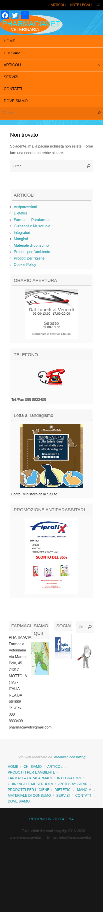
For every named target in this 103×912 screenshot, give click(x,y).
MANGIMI (84, 790)
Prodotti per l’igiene (29, 258)
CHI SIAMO (33, 767)
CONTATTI (83, 795)
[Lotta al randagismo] (51, 456)
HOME (13, 767)
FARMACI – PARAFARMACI (30, 778)
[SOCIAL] (63, 646)
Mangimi (21, 239)
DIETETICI (63, 790)
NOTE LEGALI (81, 5)
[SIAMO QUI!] (40, 673)
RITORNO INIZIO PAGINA (51, 819)
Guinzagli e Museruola (32, 226)
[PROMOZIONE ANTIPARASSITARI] (51, 556)
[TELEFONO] (51, 378)
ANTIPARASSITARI (73, 784)
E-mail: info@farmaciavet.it (69, 837)
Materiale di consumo (31, 245)
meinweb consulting (70, 757)
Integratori (22, 232)
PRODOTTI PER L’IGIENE (28, 790)
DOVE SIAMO (19, 801)
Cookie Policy (25, 264)
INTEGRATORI (69, 778)
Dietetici (20, 213)
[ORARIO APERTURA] (51, 314)
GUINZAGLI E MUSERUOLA (30, 784)
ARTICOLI (58, 5)
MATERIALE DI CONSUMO (29, 795)
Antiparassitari (25, 207)
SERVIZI (63, 795)
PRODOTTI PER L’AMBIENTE (31, 772)
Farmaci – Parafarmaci (32, 219)
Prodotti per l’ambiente (32, 251)
